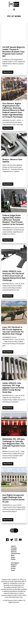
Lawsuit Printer (15, 553)
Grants (13, 557)
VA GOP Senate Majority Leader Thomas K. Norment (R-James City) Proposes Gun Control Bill (13, 51)
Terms (13, 570)
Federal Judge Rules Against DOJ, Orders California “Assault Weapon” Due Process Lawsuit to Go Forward (12, 219)
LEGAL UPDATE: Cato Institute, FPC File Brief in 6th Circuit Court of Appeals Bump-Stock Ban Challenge (14, 275)
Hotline (13, 559)
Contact (13, 566)
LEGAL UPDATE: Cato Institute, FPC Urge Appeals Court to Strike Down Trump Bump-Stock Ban (13, 387)
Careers (13, 546)
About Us (13, 552)
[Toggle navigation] (14, 9)
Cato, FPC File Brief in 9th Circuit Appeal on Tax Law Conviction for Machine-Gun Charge (13, 330)
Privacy (13, 568)
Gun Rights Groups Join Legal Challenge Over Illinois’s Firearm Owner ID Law (13, 498)
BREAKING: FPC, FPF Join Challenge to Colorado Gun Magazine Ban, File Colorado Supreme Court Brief (13, 443)
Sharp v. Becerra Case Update (12, 160)
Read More (7, 72)
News (12, 555)
